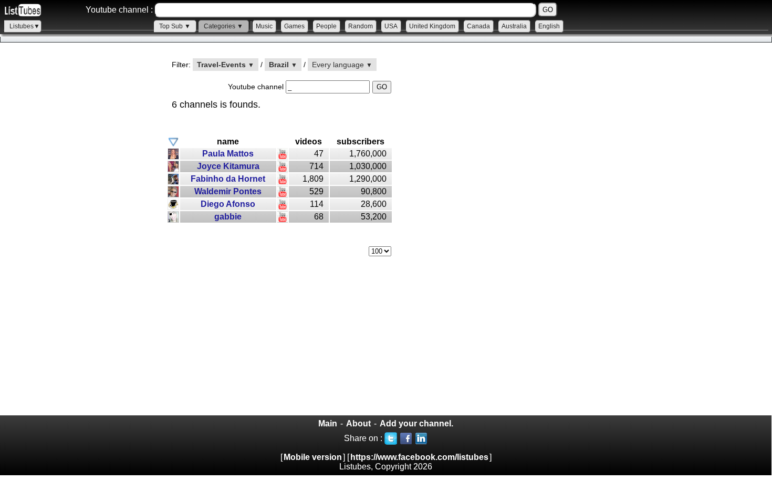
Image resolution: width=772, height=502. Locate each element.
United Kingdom (432, 26)
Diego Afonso (228, 204)
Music (264, 26)
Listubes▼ (24, 26)
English (549, 26)
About (358, 423)
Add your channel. (416, 423)
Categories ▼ (223, 26)
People (326, 26)
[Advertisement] (79, 236)
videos (308, 141)
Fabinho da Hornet (228, 178)
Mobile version (313, 457)
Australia (514, 26)
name (228, 141)
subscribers (360, 141)
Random (360, 26)
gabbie (228, 216)
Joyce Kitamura (228, 166)
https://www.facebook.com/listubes (419, 457)
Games (294, 26)
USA (391, 26)
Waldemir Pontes (228, 191)
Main (327, 423)
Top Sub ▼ (175, 26)
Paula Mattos (228, 153)
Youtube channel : (119, 9)
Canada (478, 26)
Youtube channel (257, 86)
